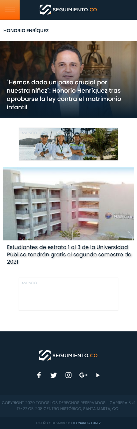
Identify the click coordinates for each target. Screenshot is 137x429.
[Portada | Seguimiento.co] (68, 355)
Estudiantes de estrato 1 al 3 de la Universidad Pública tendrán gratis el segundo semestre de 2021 (69, 254)
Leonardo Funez (87, 422)
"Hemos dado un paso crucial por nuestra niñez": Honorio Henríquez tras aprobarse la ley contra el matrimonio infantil (64, 95)
